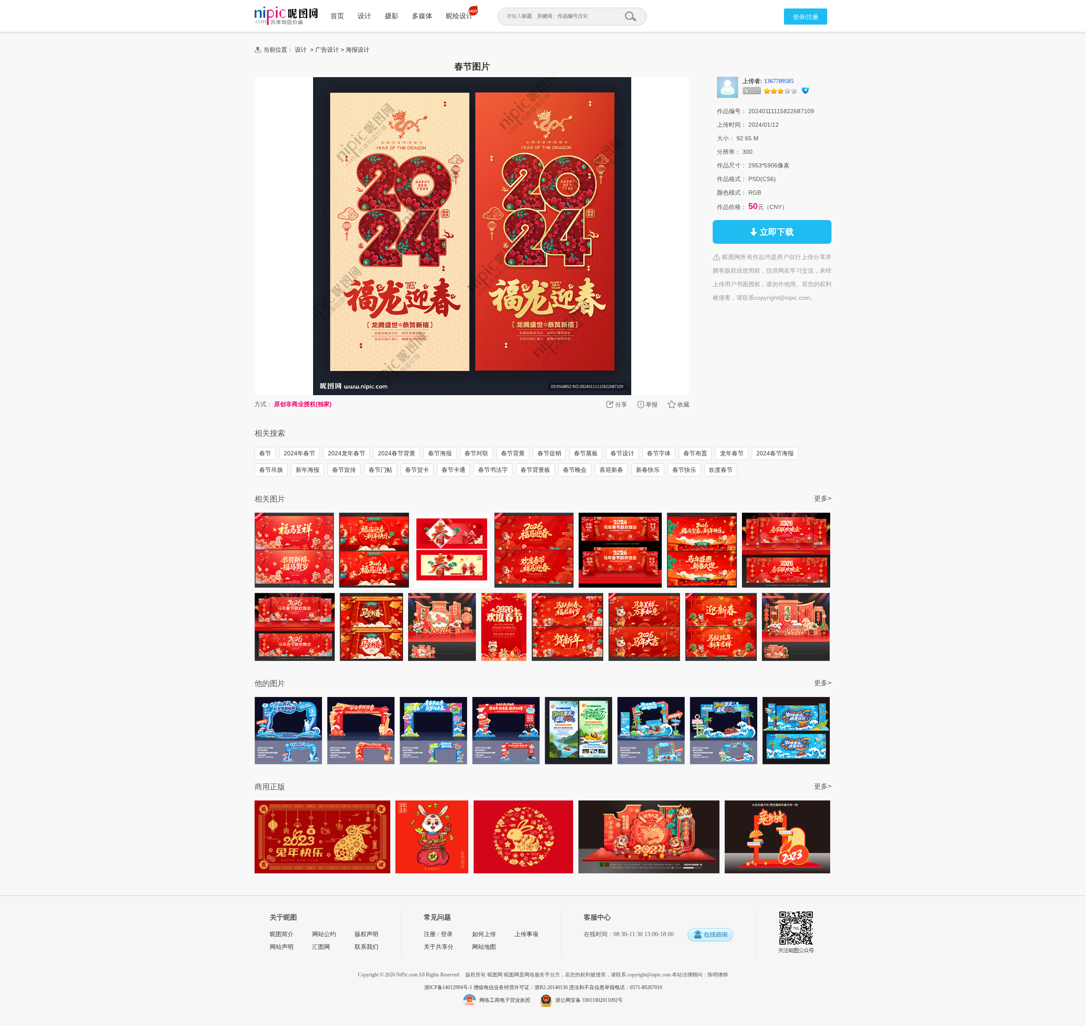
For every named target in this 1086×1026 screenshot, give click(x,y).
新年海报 (307, 469)
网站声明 (282, 947)
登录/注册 (805, 17)
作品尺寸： (732, 165)
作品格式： (732, 179)
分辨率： (729, 151)
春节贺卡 (417, 469)
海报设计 (357, 49)
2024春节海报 (775, 453)
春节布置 (695, 453)
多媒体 (422, 16)
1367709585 (779, 81)
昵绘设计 (459, 16)
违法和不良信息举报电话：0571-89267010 (615, 987)
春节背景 (513, 453)
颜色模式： (732, 192)
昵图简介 (282, 934)
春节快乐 (684, 469)
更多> (822, 498)
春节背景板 (535, 469)
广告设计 (327, 49)
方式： (263, 404)
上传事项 (526, 934)
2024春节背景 (396, 453)
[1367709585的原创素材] (727, 87)
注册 (430, 934)
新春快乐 (648, 469)
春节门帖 (380, 469)
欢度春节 (721, 469)
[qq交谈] (710, 935)
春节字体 (659, 453)
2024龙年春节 (346, 453)
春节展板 (586, 453)
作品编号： (732, 111)
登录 (447, 934)
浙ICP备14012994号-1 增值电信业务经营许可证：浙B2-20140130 (496, 987)
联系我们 (366, 947)
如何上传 (484, 934)
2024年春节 (299, 453)
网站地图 (484, 947)
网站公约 (324, 934)
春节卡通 (453, 469)
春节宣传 (344, 469)
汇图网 (321, 947)
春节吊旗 (271, 469)
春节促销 (549, 453)
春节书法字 (493, 469)
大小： (726, 138)
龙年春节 (732, 453)
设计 (364, 16)
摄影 (391, 16)
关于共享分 (438, 947)
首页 (337, 16)
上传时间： (732, 124)
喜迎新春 (611, 469)
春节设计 (622, 453)
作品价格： (732, 207)
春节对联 (476, 453)
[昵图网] (286, 15)
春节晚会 (575, 469)
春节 (265, 453)
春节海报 (440, 453)
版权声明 (366, 934)
